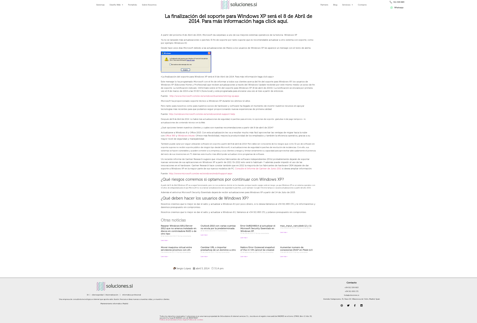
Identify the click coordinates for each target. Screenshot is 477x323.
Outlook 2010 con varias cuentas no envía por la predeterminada (218, 227)
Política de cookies (195, 320)
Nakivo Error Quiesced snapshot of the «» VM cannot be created (257, 248)
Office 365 (170, 135)
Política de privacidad (168, 320)
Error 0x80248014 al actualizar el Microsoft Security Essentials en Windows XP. (257, 228)
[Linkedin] (361, 305)
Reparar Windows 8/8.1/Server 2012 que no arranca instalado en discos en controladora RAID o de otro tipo (178, 229)
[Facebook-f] (355, 305)
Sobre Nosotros (149, 5)
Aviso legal (182, 320)
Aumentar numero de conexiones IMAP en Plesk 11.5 (296, 248)
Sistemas (100, 5)
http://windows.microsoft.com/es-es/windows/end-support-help (202, 114)
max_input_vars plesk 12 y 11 (296, 225)
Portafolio (132, 5)
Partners (324, 5)
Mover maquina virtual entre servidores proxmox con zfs (176, 248)
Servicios (346, 5)
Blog (335, 5)
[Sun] (341, 305)
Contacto (362, 5)
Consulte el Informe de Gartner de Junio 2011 (258, 168)
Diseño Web (115, 5)
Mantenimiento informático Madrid (114, 304)
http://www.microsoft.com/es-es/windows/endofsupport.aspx (200, 173)
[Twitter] (348, 305)
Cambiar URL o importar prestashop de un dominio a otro (218, 248)
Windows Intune (186, 135)
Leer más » (164, 240)
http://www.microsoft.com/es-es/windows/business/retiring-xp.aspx (204, 96)
